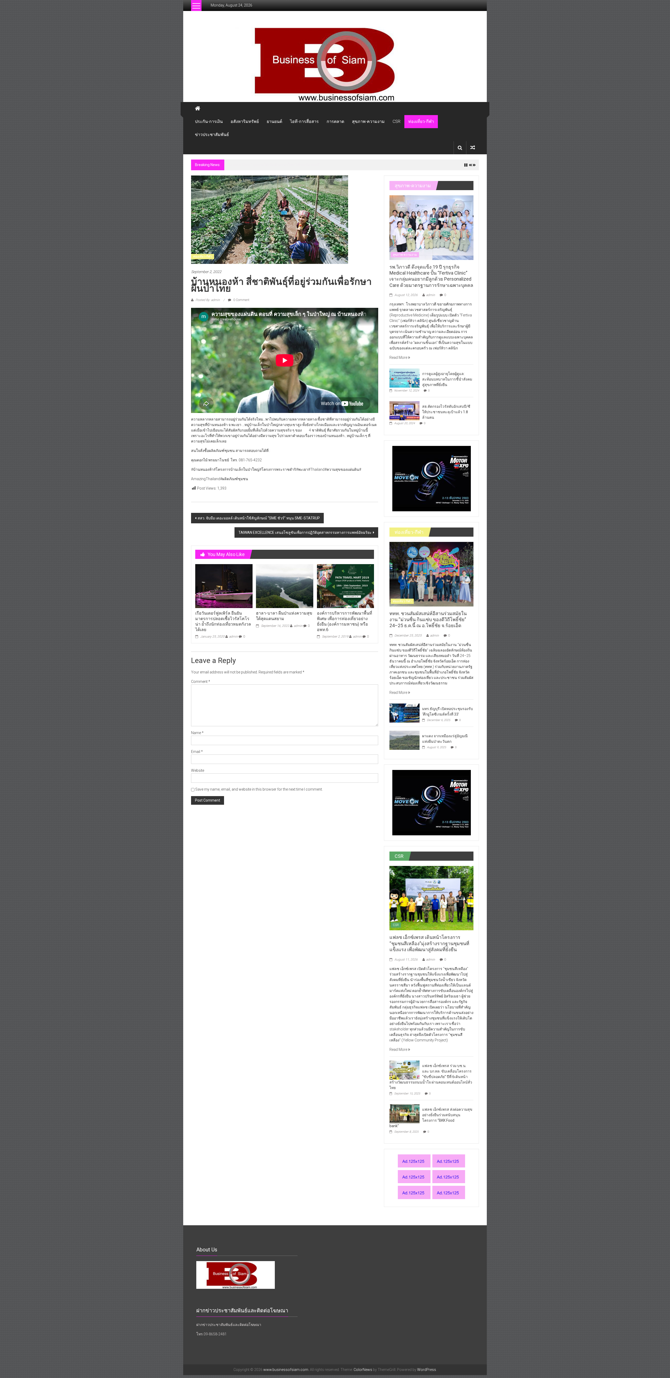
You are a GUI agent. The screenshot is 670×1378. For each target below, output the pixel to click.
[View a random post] (472, 147)
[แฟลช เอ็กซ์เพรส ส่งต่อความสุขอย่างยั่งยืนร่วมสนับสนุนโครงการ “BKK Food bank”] (404, 1113)
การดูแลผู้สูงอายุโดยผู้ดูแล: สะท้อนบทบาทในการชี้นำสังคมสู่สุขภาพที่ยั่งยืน (447, 379)
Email (197, 752)
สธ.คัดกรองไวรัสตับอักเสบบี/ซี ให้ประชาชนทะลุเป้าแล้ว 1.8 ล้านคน (446, 411)
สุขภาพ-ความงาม (368, 121)
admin (233, 636)
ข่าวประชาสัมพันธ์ (212, 134)
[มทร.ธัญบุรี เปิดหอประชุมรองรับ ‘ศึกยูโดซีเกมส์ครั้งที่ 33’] (404, 713)
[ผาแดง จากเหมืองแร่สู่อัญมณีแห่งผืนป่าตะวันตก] (404, 740)
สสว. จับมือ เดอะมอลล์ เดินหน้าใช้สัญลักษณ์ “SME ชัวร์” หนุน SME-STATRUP (259, 518)
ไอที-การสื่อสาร (304, 121)
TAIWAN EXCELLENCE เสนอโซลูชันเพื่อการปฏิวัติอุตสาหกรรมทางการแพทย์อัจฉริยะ (305, 532)
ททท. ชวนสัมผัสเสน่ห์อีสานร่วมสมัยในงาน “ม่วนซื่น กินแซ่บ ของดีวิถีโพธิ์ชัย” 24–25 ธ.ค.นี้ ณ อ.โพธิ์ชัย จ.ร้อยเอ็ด (428, 619)
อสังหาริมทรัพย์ (245, 121)
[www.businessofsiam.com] (335, 64)
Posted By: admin (208, 300)
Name (197, 733)
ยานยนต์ (274, 121)
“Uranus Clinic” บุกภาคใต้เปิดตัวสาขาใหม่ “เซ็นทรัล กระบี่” (274, 165)
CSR (396, 121)
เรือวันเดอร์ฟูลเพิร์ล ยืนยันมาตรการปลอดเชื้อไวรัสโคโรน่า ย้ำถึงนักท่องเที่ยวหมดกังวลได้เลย (223, 621)
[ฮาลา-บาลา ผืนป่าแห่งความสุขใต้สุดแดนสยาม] (284, 586)
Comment (200, 681)
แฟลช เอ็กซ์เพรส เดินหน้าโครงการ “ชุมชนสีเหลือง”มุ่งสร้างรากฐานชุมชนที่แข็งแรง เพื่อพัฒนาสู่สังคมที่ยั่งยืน (429, 943)
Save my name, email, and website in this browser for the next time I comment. (259, 789)
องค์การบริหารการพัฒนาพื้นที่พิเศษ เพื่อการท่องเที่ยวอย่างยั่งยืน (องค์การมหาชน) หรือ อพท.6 (344, 621)
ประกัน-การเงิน (209, 121)
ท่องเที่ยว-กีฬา (421, 121)
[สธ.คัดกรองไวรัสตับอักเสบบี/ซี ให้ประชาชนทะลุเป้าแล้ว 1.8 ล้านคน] (404, 410)
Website (197, 770)
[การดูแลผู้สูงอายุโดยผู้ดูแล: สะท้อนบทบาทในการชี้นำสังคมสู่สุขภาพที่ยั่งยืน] (404, 378)
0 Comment (240, 300)
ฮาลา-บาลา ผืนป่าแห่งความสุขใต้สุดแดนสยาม (284, 616)
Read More (398, 357)
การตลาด (335, 121)
